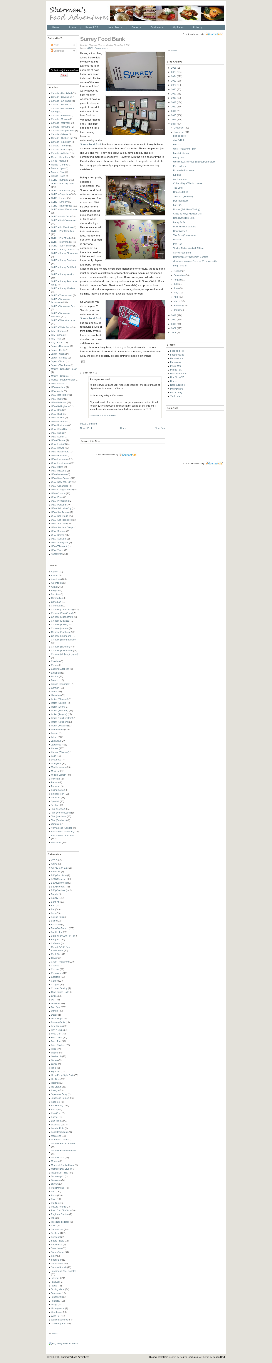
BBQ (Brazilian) (59, 875)
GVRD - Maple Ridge (61, 205)
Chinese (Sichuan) (60, 646)
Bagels (54, 894)
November (179, 132)
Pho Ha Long (180, 166)
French (54, 680)
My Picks (178, 27)
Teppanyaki (57, 1297)
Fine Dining (57, 1026)
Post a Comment (88, 423)
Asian (54, 587)
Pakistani (55, 778)
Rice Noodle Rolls (60, 1222)
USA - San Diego (59, 516)
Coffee (54, 981)
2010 (174, 324)
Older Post (160, 428)
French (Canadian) (60, 684)
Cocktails (55, 977)
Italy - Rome (57, 342)
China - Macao (58, 161)
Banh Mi (55, 902)
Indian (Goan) (58, 707)
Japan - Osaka (58, 354)
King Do (177, 175)
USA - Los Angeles (60, 463)
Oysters (55, 1184)
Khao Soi (55, 1102)
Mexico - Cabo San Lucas (64, 369)
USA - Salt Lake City (61, 508)
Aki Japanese (180, 179)
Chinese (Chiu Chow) (62, 613)
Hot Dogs (56, 1079)
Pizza (54, 1195)
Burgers (55, 939)
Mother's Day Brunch (61, 1169)
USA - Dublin (57, 436)
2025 (174, 72)
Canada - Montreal (60, 123)
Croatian (55, 661)
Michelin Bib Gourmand (63, 1143)
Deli (53, 999)
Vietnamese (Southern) (62, 835)
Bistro (54, 920)
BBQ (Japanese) (59, 883)
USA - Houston (58, 455)
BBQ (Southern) (59, 890)
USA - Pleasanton (60, 501)
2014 (174, 119)
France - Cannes (59, 164)
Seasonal (56, 1237)
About (72, 27)
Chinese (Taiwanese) (62, 650)
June (176, 288)
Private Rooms (58, 1206)
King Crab (56, 1113)
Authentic (56, 871)
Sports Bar (56, 1260)
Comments (58, 51)
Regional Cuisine (60, 1214)
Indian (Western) (59, 725)
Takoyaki (55, 1282)
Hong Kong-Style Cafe (62, 1075)
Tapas (54, 1285)
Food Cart (56, 1033)
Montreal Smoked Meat (62, 1165)
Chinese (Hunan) (59, 628)
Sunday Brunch (59, 1267)
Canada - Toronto (60, 145)
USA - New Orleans (60, 478)
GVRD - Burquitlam (60, 190)
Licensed (55, 1124)
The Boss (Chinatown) (184, 235)
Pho (53, 1191)
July (176, 284)
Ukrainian (56, 824)
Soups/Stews (57, 1252)
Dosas (54, 1015)
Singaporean (57, 794)
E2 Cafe (177, 144)
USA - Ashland (58, 387)
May (176, 292)
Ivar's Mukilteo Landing (184, 226)
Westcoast (56, 842)
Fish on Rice (179, 136)
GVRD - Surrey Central (62, 249)
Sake (53, 1225)
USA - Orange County (62, 489)
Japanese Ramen (60, 1098)
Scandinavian (58, 790)
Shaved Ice (56, 1244)
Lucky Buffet (179, 222)
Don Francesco (181, 200)
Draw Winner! (180, 231)
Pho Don (177, 244)
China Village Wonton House (187, 183)
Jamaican (56, 741)
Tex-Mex (55, 805)
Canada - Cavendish (61, 97)
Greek (54, 691)
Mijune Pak (176, 369)
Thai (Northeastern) (61, 812)
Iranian (54, 733)
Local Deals (115, 27)
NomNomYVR (177, 377)
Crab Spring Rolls (60, 992)
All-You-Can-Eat (59, 868)
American (56, 579)
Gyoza (54, 1064)
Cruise (54, 996)
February (178, 305)
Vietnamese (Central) (62, 828)
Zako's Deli (178, 140)
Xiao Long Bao (58, 1323)
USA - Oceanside (59, 486)
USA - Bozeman (59, 421)
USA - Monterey (59, 474)
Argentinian (57, 583)
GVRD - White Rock (61, 327)
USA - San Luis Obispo (62, 527)
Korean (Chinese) (60, 752)
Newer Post (86, 428)
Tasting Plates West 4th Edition (188, 248)
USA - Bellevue (58, 402)
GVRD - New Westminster (64, 209)
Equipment (157, 27)
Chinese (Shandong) (61, 636)
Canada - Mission (60, 119)
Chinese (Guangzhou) (62, 617)
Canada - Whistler (60, 153)
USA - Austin (57, 391)
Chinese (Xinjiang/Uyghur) (64, 654)
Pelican (177, 239)
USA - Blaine (57, 414)
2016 (174, 111)
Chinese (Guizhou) (60, 621)
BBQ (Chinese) (58, 879)
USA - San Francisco (61, 520)
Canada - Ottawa (59, 134)
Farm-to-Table (58, 1022)
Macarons (56, 1136)
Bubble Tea (57, 932)
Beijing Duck (57, 917)
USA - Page (57, 497)
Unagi (54, 1304)
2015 (174, 115)
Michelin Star (57, 1157)
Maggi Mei (175, 366)
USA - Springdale (59, 542)
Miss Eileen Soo (178, 373)
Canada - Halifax (59, 104)
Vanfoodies (176, 396)
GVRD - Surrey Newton (62, 274)
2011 (174, 319)
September (179, 275)
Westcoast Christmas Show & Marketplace (194, 161)
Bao (53, 905)
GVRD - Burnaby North (62, 183)
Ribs (53, 1218)
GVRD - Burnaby (59, 180)
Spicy (54, 1256)
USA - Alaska (57, 383)
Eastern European (60, 669)
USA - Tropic (57, 550)
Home (55, 27)
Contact (136, 27)
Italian (54, 737)
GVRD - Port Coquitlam (62, 231)
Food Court (56, 1037)
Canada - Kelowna (60, 115)
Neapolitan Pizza (59, 1172)
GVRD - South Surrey (62, 245)
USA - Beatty (57, 399)
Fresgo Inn (178, 157)
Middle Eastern (58, 775)
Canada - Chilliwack (61, 101)
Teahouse (56, 1293)
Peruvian (55, 786)
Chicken (55, 969)
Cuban (54, 665)
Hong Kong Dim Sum (183, 218)
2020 (174, 93)
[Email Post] (82, 361)
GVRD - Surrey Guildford (63, 267)
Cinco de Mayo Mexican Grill (187, 213)
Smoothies (56, 1248)
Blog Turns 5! (180, 265)
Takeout (55, 1278)
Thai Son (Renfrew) (183, 196)
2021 (174, 89)
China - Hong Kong (60, 157)
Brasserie (56, 924)
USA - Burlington (59, 425)
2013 (174, 124)
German (55, 688)
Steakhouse (57, 1263)
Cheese (55, 965)
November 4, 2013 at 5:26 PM (103, 416)
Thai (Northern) (58, 816)
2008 (174, 332)
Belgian (55, 590)
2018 (174, 102)
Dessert (55, 1003)
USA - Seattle (57, 535)
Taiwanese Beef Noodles (63, 1271)
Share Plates (57, 1240)
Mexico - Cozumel (60, 376)
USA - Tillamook (59, 546)
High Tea (55, 1071)
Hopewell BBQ (180, 192)
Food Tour (56, 1041)
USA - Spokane (58, 538)
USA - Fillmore (58, 440)
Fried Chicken (58, 1045)
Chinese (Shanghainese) (63, 639)
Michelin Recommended (63, 1150)
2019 (174, 98)
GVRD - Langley (59, 202)
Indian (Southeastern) (62, 718)
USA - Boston (57, 417)
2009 (174, 328)
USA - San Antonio (60, 512)
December (179, 127)
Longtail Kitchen (181, 153)
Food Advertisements (105, 455)
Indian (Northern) (59, 710)
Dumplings (56, 1018)
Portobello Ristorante (183, 170)
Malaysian (56, 763)
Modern (55, 1161)
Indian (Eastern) (59, 703)
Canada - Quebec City (62, 138)
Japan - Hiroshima (60, 346)
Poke (53, 1199)
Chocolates (57, 973)
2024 (174, 76)
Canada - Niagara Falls (63, 130)
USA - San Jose (59, 523)
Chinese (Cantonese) (62, 609)
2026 (174, 68)
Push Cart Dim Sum (61, 1210)
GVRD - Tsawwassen (61, 295)
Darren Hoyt (219, 1357)
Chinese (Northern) (60, 632)
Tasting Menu (58, 1289)
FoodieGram (176, 358)
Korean (54, 748)
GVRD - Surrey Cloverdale (64, 253)
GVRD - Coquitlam (60, 194)
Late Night (56, 1121)
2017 (174, 106)
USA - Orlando (58, 493)
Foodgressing (177, 355)
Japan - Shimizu (59, 357)
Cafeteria (55, 943)
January (178, 310)
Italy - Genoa (57, 335)
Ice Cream (56, 1086)
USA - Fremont (58, 444)
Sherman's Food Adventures (75, 1357)
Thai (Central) (58, 809)
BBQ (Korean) (58, 886)
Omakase (56, 1180)
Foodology (175, 362)
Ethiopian (56, 673)
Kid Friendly (57, 1105)
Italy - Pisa (56, 338)
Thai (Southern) (59, 820)
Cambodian (57, 598)
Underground (58, 1308)
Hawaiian (56, 695)
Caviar (54, 958)
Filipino (54, 676)
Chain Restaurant (60, 961)
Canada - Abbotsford (61, 93)
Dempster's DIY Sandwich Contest (190, 257)
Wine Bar (55, 1316)
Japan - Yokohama (60, 365)
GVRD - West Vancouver (63, 320)
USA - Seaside (58, 531)
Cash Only (56, 954)
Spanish (55, 801)
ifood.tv (55, 1334)
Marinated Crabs (59, 1139)
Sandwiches (57, 1229)
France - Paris (58, 176)
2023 (174, 81)
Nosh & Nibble (177, 385)
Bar (53, 909)
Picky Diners (176, 389)
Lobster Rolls (57, 1128)
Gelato (54, 1060)
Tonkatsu (55, 1301)
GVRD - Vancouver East (63, 306)
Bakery (54, 898)
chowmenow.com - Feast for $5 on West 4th (195, 261)
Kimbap (55, 1109)
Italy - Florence (58, 331)
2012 (174, 315)
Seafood (55, 1233)
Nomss (173, 381)
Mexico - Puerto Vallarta (63, 379)
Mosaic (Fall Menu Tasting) (186, 209)
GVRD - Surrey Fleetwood (64, 260)
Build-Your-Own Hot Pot (63, 936)
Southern (55, 797)
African (54, 575)
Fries (53, 1049)
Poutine (55, 1203)
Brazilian (55, 594)
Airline (54, 864)
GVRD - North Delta (61, 216)
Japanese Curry (59, 1094)
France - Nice (58, 172)
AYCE (54, 860)
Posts (56, 45)
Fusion (54, 1052)
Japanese (56, 744)
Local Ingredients (59, 1132)
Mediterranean (58, 767)
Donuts (54, 1011)
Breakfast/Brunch (59, 928)
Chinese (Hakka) (59, 624)
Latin (53, 756)
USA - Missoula (58, 470)
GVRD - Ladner (59, 198)
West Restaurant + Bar (184, 149)
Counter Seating (59, 988)
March (177, 301)
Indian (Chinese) (59, 699)
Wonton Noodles (59, 1319)
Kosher (54, 1117)
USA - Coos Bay (59, 429)
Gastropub (56, 1056)
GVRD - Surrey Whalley (63, 288)
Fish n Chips (57, 1030)
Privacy (197, 27)
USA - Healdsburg (60, 451)
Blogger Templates (158, 1357)
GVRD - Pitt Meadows (62, 227)
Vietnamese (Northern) (62, 831)
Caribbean (56, 605)
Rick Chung (176, 392)
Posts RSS (91, 27)
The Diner (178, 188)
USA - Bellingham (60, 406)
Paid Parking (57, 1188)
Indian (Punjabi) (59, 714)
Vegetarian (56, 1312)
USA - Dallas (57, 433)
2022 (174, 85)
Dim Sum (55, 1007)
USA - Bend (57, 410)
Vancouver (56, 554)
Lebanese (56, 759)
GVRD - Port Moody (61, 238)
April (176, 297)
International (57, 729)
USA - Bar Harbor (59, 395)
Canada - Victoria (60, 149)
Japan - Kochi (58, 350)
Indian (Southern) (60, 722)
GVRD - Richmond (60, 242)
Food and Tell (177, 351)
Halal (53, 1068)
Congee (55, 984)
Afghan (54, 571)
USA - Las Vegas (59, 459)
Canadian (56, 602)
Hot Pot (54, 1083)
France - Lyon (58, 168)
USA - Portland (58, 504)
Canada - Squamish (61, 142)
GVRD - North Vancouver (63, 220)
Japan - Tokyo (58, 361)
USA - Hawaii (57, 448)
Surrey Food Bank (102, 39)
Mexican (55, 771)
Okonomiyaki (57, 1176)
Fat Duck (177, 205)
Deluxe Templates (189, 1357)
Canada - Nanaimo (60, 127)
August (177, 279)
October (178, 271)
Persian (55, 782)
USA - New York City (61, 482)
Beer (53, 913)
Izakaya (55, 1090)
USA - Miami (57, 467)
